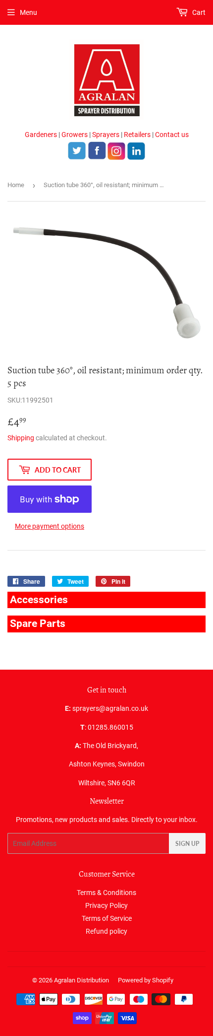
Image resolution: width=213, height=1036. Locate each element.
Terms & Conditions (106, 893)
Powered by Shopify (145, 980)
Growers (74, 134)
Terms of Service (107, 918)
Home (15, 185)
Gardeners (41, 134)
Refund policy (106, 931)
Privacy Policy (106, 905)
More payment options (49, 526)
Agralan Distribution (81, 980)
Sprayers (105, 134)
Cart (198, 12)
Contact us (172, 134)
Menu (28, 12)
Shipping (20, 438)
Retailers (137, 134)
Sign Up (187, 843)
